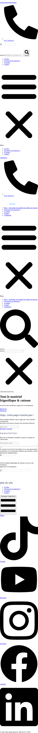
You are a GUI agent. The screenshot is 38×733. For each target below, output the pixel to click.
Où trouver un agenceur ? (12, 61)
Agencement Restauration (8, 2)
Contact (6, 64)
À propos (7, 62)
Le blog (6, 59)
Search (2, 55)
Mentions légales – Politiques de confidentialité (15, 730)
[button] (19, 106)
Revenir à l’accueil (6, 429)
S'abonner (19, 445)
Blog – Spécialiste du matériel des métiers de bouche (21, 208)
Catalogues (7, 215)
